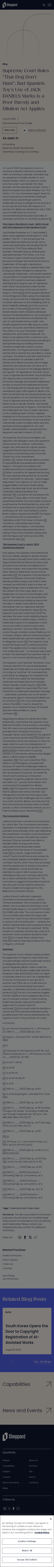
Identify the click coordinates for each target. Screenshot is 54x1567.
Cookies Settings (27, 1541)
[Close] (51, 1519)
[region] (27, 1541)
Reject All (27, 1550)
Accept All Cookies (27, 1560)
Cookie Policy (41, 1532)
